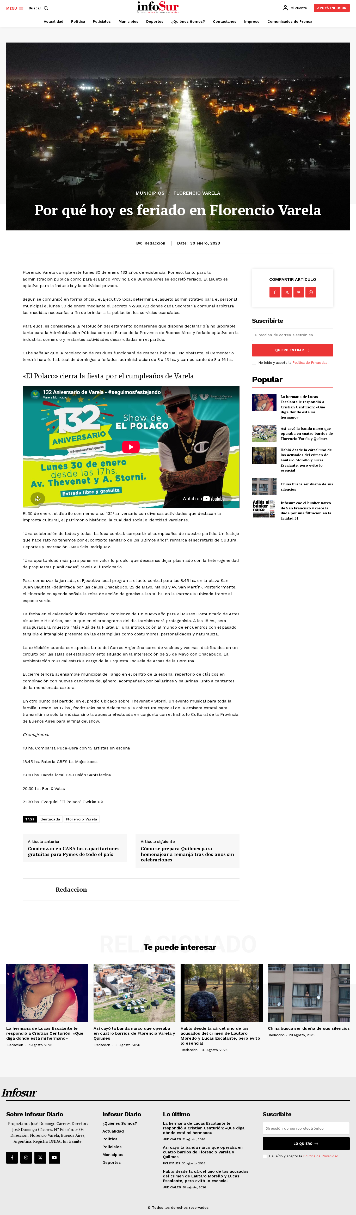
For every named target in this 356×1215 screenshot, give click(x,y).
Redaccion (155, 243)
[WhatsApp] (310, 292)
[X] (286, 292)
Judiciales (172, 1139)
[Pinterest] (298, 292)
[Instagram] (26, 1157)
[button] (39, 8)
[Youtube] (54, 1157)
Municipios (150, 193)
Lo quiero (302, 1144)
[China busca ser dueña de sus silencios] (264, 486)
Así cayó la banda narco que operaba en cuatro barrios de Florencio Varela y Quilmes (307, 433)
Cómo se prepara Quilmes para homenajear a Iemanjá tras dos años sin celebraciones (187, 854)
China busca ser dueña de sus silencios (309, 1028)
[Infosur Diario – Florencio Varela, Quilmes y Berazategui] (158, 7)
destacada (50, 819)
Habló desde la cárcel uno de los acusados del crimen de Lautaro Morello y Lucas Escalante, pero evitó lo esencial (306, 460)
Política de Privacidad (310, 363)
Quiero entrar (289, 350)
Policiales (171, 1163)
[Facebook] (274, 292)
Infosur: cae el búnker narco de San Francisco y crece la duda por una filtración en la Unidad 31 (306, 510)
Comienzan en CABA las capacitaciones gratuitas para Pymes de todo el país (74, 851)
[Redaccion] (35, 889)
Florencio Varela (197, 193)
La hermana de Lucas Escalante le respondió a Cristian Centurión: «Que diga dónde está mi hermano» (303, 406)
